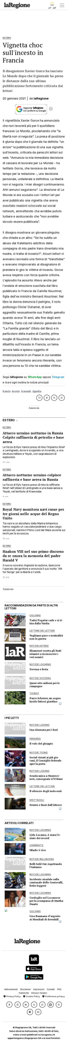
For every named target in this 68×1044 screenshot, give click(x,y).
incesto (16, 391)
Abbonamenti (11, 989)
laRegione (41, 98)
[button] (9, 1005)
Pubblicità (24, 993)
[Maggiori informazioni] (51, 109)
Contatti (51, 989)
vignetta (36, 391)
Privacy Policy (13, 996)
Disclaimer (25, 989)
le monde (26, 391)
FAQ (59, 989)
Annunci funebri (39, 993)
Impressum (38, 989)
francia (7, 391)
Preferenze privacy (54, 996)
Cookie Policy (32, 996)
